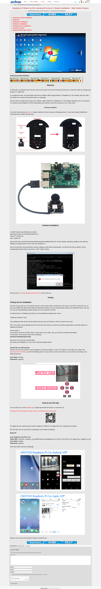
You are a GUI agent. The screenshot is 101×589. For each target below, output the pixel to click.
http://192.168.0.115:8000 (18, 352)
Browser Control (18, 28)
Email (12, 569)
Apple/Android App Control (22, 30)
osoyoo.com (28, 545)
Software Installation (20, 24)
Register (88, 0)
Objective (16, 20)
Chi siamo (56, 1)
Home (25, 1)
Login (81, 0)
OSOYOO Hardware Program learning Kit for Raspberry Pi (29, 4)
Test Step (22, 293)
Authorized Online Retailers (22, 17)
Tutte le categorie (34, 1)
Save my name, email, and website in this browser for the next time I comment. (29, 574)
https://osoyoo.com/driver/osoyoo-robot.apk (42, 411)
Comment (12, 554)
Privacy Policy (44, 588)
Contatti (49, 1)
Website (12, 572)
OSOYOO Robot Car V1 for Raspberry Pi (58, 10)
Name (12, 567)
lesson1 (30, 112)
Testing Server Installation (22, 26)
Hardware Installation (20, 22)
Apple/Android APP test (34, 293)
